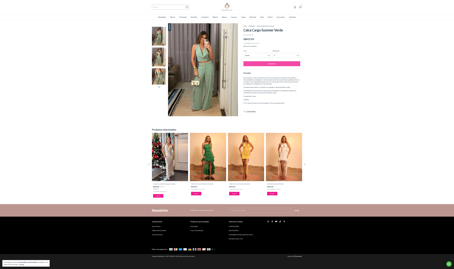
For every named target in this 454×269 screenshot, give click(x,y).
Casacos (234, 17)
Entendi (21, 264)
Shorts (270, 17)
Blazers (215, 17)
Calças (243, 17)
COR (244, 51)
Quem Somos (156, 226)
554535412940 (234, 226)
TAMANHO (276, 51)
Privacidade (194, 226)
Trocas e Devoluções (196, 230)
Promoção (183, 17)
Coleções (292, 17)
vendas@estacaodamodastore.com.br (241, 234)
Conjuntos (205, 17)
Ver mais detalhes (251, 46)
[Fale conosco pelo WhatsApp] (449, 264)
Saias (262, 17)
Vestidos (194, 17)
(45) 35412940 (233, 230)
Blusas (224, 17)
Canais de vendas (157, 234)
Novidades (162, 17)
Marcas (172, 17)
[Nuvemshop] (294, 257)
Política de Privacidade (159, 230)
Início (245, 26)
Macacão (253, 17)
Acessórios (281, 17)
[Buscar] (187, 7)
